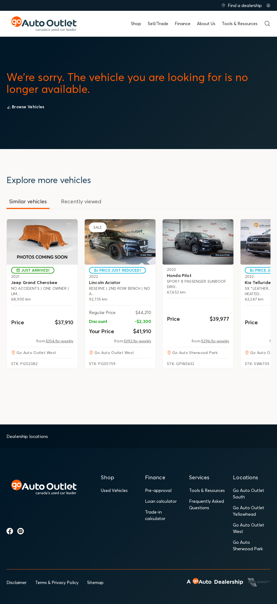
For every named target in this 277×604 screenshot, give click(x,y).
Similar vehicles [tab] (28, 201)
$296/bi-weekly (215, 341)
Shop (136, 23)
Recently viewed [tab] (81, 201)
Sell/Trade (158, 23)
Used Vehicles (114, 490)
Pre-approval (158, 490)
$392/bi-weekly (137, 341)
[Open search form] (267, 23)
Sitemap (95, 582)
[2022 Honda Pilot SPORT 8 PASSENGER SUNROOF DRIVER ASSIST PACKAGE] (198, 242)
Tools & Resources (240, 23)
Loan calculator (161, 501)
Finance (182, 23)
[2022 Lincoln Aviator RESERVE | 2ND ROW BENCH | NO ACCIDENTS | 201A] (120, 242)
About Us (206, 23)
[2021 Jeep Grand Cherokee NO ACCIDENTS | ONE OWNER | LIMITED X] (42, 242)
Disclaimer (16, 582)
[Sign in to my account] (268, 5)
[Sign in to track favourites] (70, 225)
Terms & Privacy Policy (56, 582)
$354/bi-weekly (59, 341)
